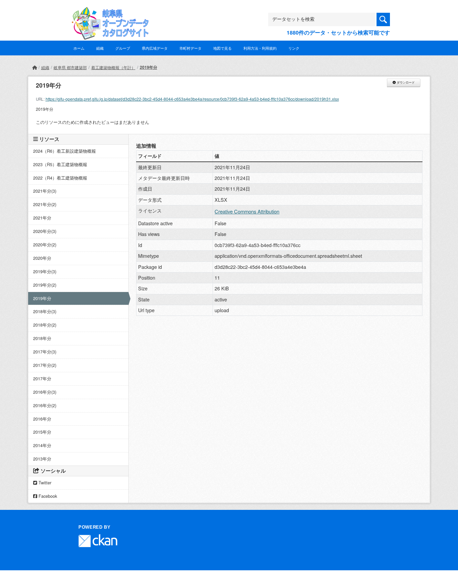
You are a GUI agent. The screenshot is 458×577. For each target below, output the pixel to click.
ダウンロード (405, 82)
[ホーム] (34, 67)
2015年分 (42, 432)
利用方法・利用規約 (260, 48)
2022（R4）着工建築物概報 (60, 178)
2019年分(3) (44, 272)
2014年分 (42, 445)
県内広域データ (155, 48)
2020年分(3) (44, 231)
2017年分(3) (44, 352)
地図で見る (222, 48)
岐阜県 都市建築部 (70, 67)
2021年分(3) (44, 191)
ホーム (78, 48)
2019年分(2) (44, 285)
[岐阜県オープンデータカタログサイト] (108, 12)
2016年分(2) (44, 405)
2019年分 (148, 67)
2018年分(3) (44, 311)
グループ (122, 48)
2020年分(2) (44, 245)
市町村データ (190, 48)
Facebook (47, 496)
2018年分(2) (44, 325)
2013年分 (42, 459)
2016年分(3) (44, 392)
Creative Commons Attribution (247, 211)
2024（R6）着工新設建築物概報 (64, 151)
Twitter (44, 483)
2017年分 (42, 379)
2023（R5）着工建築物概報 (60, 164)
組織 (100, 48)
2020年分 (42, 258)
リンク (293, 48)
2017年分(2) (44, 365)
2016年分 (42, 419)
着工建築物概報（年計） (113, 67)
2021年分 (42, 218)
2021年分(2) (44, 204)
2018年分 (42, 338)
